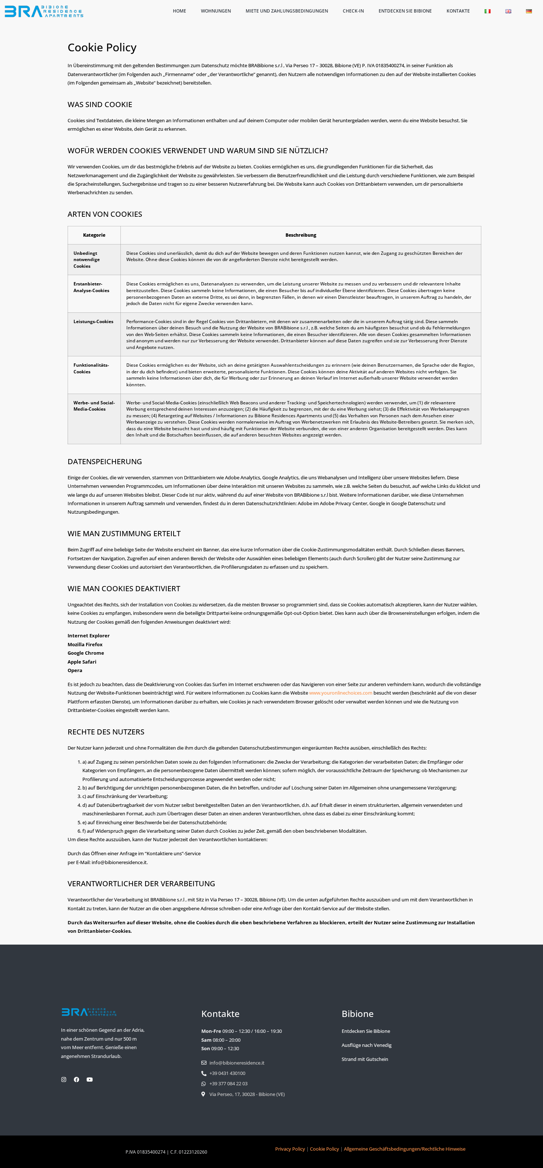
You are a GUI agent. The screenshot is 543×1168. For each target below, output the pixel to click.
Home (179, 11)
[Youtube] (89, 1079)
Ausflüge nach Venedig (367, 1045)
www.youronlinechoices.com (340, 692)
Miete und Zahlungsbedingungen (287, 11)
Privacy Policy (290, 1148)
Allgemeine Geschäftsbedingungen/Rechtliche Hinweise (404, 1148)
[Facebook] (76, 1079)
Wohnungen (216, 11)
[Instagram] (63, 1079)
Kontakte (458, 11)
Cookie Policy (324, 1148)
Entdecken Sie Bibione (405, 11)
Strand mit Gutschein (365, 1059)
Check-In (353, 11)
